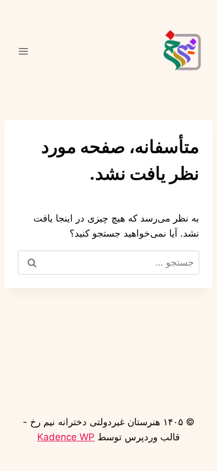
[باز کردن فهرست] (23, 51)
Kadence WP (66, 437)
